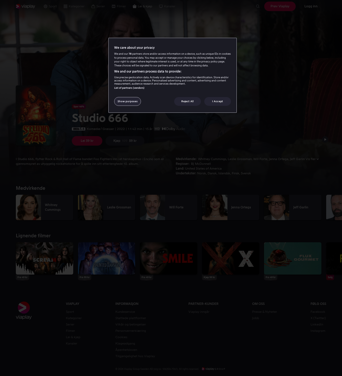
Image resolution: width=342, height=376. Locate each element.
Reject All (187, 101)
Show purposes (128, 101)
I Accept (217, 101)
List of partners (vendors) (129, 88)
